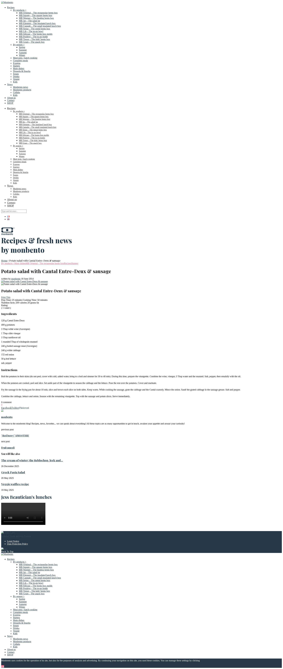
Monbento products (22, 90)
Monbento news (20, 87)
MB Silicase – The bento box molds (35, 34)
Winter (22, 55)
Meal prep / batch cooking (25, 58)
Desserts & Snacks (21, 71)
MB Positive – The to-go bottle (33, 36)
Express (16, 63)
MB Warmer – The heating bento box (36, 18)
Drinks (16, 76)
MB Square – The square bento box (35, 15)
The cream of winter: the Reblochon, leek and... (32, 460)
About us (11, 97)
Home (4, 260)
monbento (15, 278)
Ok (2, 666)
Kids (15, 82)
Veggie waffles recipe (15, 484)
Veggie (16, 79)
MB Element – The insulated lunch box (37, 23)
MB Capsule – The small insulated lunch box (40, 26)
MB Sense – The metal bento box (34, 28)
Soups (16, 74)
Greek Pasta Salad (13, 472)
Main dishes (18, 68)
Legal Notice (13, 541)
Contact (10, 100)
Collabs (16, 92)
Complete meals (20, 60)
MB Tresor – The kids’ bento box (34, 39)
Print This (5, 297)
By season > (18, 44)
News (10, 84)
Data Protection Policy (17, 544)
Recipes (10, 7)
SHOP (10, 103)
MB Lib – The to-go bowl (31, 31)
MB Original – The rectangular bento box (38, 13)
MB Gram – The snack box (32, 42)
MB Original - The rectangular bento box (45, 263)
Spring (22, 47)
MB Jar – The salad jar (29, 20)
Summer (23, 50)
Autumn (23, 52)
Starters (16, 66)
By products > (19, 10)
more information (208, 660)
